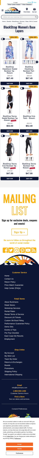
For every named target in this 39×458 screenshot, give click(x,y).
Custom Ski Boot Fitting (14, 320)
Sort (30, 2)
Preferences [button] (17, 438)
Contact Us (9, 279)
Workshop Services (12, 308)
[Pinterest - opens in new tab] (22, 250)
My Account (9, 353)
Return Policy (9, 282)
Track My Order (10, 359)
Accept (19, 444)
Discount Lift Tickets (12, 317)
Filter (34, 2)
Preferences (19, 453)
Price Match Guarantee (13, 285)
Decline (19, 448)
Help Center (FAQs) (12, 288)
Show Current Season (14, 4)
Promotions (9, 368)
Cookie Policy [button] (10, 436)
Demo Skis (8, 327)
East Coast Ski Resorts (13, 336)
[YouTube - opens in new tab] (28, 250)
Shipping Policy (10, 371)
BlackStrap (15, 21)
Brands (9, 21)
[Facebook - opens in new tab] (5, 250)
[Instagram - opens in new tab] (16, 250)
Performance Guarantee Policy (17, 324)
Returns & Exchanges (13, 362)
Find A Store (27, 12)
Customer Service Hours (19, 393)
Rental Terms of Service (14, 314)
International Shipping (13, 374)
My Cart (34, 12)
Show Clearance (27, 4)
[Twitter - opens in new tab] (11, 250)
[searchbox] (36, 17)
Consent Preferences (19, 409)
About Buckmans (11, 302)
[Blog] (33, 250)
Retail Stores (9, 305)
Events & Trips (10, 330)
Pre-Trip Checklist (11, 333)
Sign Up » (19, 232)
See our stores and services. (19, 399)
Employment (9, 339)
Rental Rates (9, 311)
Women (22, 21)
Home (4, 21)
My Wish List (9, 356)
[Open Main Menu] (3, 10)
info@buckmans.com (19, 388)
